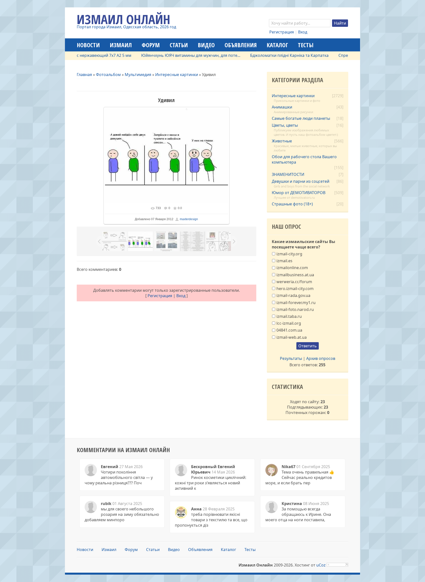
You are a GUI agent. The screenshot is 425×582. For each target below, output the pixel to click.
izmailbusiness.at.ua (295, 274)
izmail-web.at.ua (291, 337)
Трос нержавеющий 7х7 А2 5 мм (89, 55)
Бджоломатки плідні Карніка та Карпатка (277, 55)
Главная (84, 74)
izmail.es (284, 260)
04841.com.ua (289, 330)
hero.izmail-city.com (295, 288)
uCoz (321, 565)
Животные (282, 141)
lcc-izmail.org (288, 323)
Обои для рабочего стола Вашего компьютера (304, 159)
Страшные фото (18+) (292, 204)
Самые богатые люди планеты (301, 118)
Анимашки (282, 107)
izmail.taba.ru (289, 316)
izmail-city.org (289, 254)
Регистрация (281, 32)
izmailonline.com (292, 267)
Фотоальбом (108, 74)
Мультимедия (138, 74)
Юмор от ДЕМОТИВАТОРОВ (298, 192)
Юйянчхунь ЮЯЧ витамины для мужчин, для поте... (178, 55)
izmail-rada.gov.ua (293, 295)
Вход (302, 32)
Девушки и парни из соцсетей (300, 181)
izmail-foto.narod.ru (295, 309)
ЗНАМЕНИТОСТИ (288, 174)
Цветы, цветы (285, 125)
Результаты (291, 358)
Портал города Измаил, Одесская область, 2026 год (126, 27)
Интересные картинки (176, 74)
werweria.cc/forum (294, 281)
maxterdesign (189, 219)
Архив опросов (320, 358)
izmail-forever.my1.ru (296, 302)
